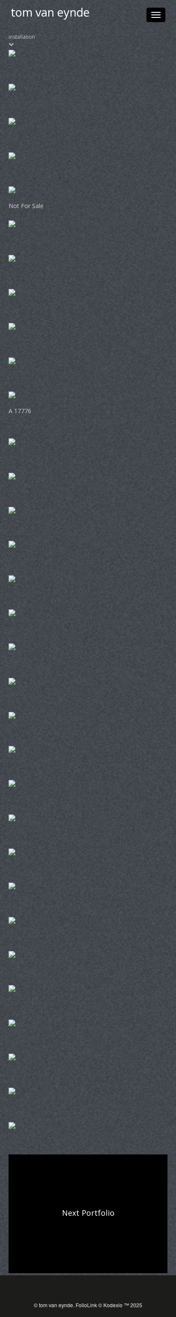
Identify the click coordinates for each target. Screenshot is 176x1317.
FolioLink (86, 1304)
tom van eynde (50, 12)
